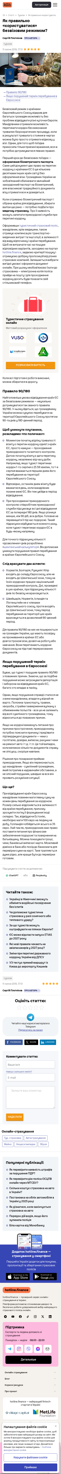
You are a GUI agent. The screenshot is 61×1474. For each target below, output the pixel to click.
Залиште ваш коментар (26, 1090)
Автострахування (36, 1138)
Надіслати (15, 1117)
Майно (8, 1144)
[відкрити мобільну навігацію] (55, 4)
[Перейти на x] (42, 1316)
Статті (11, 15)
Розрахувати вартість (30, 365)
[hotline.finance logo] (7, 4)
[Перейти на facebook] (20, 1316)
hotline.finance (12, 252)
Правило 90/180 (16, 92)
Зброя (43, 1144)
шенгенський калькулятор (20, 547)
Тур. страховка (12, 1138)
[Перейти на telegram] (5, 1316)
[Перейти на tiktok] (27, 1316)
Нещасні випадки (25, 1144)
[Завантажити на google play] (45, 1276)
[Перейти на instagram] (35, 1316)
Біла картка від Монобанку (27, 1225)
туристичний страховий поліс (38, 225)
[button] (30, 1372)
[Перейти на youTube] (13, 1316)
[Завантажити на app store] (18, 1276)
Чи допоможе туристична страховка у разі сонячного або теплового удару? (30, 916)
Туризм (21, 15)
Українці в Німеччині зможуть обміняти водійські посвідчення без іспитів (30, 903)
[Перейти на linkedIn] (50, 1316)
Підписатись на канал (30, 1030)
